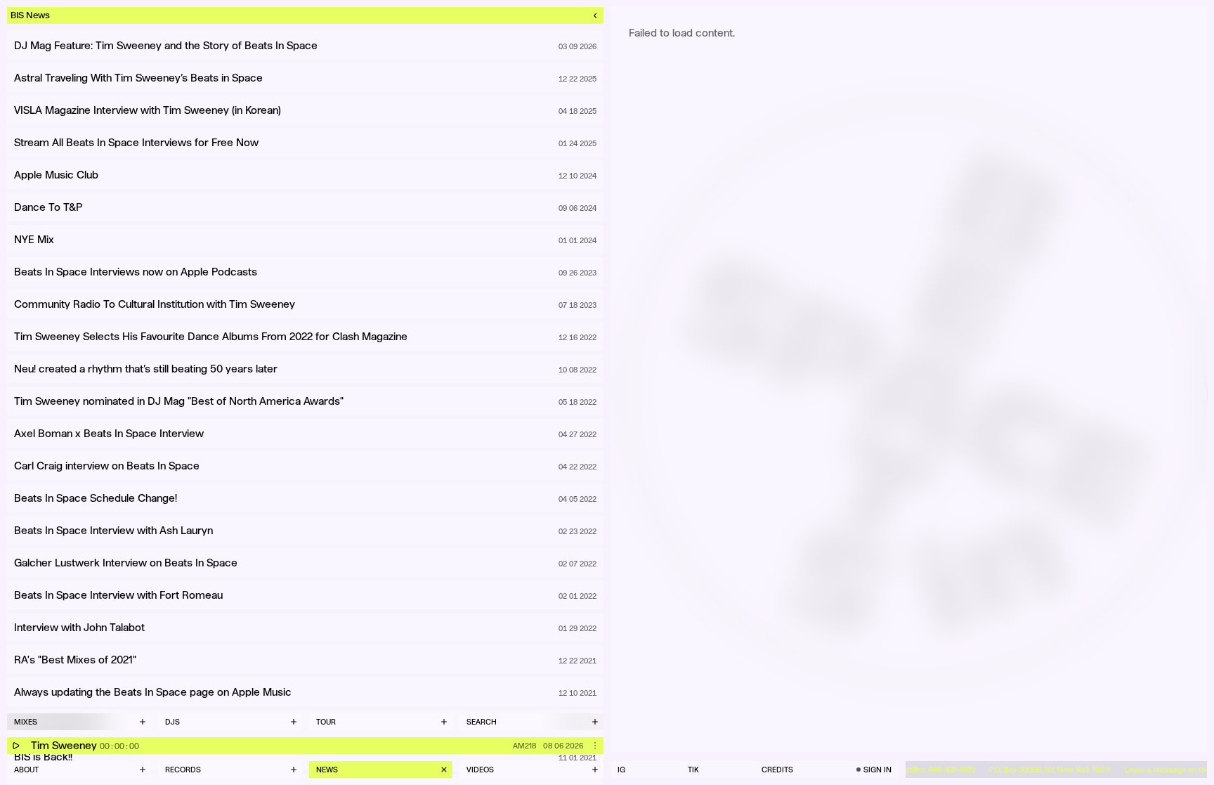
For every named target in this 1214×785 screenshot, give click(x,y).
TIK (693, 769)
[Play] (15, 745)
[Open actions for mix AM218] (595, 745)
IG (621, 769)
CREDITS (777, 769)
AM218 (524, 745)
